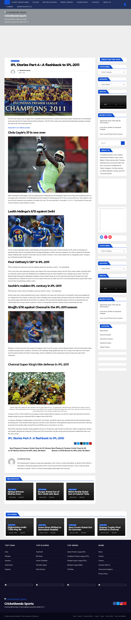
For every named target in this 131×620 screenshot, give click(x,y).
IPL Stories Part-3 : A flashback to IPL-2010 (36, 438)
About (100, 552)
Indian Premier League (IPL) (76, 552)
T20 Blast (70, 569)
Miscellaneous (15, 60)
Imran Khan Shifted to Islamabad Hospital (49, 528)
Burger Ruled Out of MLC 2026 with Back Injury (48, 493)
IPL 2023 (36, 2)
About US (107, 2)
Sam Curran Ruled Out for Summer (111, 134)
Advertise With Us (24, 6)
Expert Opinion (67, 2)
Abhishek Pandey (24, 70)
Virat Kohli (39, 552)
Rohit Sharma (40, 569)
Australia (8, 560)
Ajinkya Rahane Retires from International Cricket (18, 493)
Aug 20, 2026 (74, 532)
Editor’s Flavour (50, 2)
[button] (121, 4)
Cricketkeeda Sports (15, 15)
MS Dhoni (39, 556)
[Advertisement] (65, 38)
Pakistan (8, 556)
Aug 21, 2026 (43, 532)
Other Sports (82, 2)
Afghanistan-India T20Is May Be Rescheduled (17, 529)
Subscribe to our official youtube (19, 127)
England (7, 569)
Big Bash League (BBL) (75, 565)
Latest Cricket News (20, 2)
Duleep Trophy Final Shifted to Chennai (109, 528)
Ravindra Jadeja (41, 565)
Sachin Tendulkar (41, 560)
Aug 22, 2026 (13, 532)
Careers (9, 6)
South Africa (9, 565)
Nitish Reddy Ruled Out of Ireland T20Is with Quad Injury (78, 493)
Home (74, 616)
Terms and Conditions (105, 569)
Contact (95, 2)
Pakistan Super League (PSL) (77, 560)
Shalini (21, 497)
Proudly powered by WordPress (12, 616)
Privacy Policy (103, 573)
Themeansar (35, 616)
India (6, 552)
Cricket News (11, 524)
